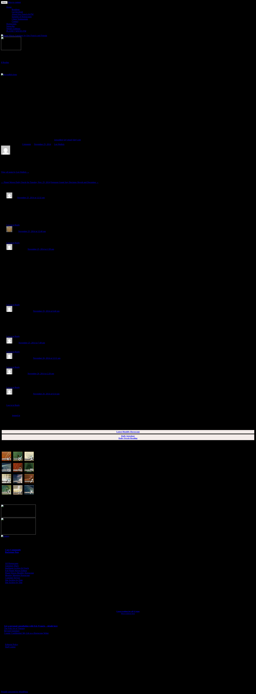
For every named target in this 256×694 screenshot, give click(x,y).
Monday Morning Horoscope (17, 575)
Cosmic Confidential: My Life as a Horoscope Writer (26, 633)
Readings (16, 9)
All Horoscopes (11, 563)
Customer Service (12, 578)
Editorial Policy (11, 644)
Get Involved (17, 12)
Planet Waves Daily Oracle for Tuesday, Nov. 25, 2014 (25, 182)
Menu (4, 2)
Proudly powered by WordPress (14, 692)
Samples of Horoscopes (22, 17)
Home (9, 7)
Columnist (26, 144)
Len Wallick (59, 144)
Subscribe (10, 26)
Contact (15, 21)
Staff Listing (10, 647)
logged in (16, 415)
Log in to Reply (13, 225)
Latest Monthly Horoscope (128, 432)
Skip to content (14, 2)
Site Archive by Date (14, 580)
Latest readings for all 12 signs (128, 611)
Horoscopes (11, 24)
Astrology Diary (12, 566)
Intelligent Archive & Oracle (17, 568)
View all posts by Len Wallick (15, 172)
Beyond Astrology (12, 631)
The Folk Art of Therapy (14, 628)
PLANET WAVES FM (16, 31)
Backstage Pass (12, 552)
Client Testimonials (20, 19)
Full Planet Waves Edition (16, 570)
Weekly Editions (13, 29)
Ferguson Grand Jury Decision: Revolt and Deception (75, 182)
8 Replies (5, 62)
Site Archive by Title (13, 582)
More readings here (128, 614)
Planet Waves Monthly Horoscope (19, 573)
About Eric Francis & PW (23, 14)
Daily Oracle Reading (128, 438)
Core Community (13, 550)
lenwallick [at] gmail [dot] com (67, 140)
